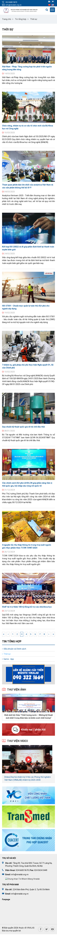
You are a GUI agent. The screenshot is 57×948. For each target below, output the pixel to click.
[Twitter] (46, 929)
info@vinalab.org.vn (13, 5)
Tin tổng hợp (20, 19)
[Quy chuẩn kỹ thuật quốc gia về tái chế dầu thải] (28, 408)
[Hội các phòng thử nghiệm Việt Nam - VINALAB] (20, 10)
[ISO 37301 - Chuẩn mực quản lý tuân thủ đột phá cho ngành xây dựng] (28, 287)
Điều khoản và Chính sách (15, 649)
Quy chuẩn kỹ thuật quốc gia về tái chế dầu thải (23, 427)
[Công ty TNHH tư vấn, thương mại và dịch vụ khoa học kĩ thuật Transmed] (28, 816)
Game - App (9, 659)
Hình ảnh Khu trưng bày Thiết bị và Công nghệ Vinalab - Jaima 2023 (28, 716)
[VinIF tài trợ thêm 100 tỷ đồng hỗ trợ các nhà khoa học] (28, 588)
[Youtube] (52, 929)
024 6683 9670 (11, 2)
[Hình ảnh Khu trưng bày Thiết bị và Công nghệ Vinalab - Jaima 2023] (28, 703)
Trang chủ (6, 19)
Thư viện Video (17, 741)
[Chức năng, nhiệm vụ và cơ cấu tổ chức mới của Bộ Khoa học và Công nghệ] (28, 107)
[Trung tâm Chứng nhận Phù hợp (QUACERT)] (28, 840)
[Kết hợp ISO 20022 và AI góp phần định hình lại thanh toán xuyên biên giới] (28, 228)
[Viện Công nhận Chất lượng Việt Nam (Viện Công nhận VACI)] (28, 795)
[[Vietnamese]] (49, 5)
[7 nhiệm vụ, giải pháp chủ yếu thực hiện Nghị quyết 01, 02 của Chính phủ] (28, 346)
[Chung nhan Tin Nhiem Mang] (22, 879)
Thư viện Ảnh (16, 689)
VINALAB (30, 928)
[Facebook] (40, 929)
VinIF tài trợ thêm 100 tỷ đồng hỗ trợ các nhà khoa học (27, 607)
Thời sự (33, 19)
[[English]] (53, 5)
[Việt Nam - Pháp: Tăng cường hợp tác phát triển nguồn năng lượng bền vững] (28, 49)
